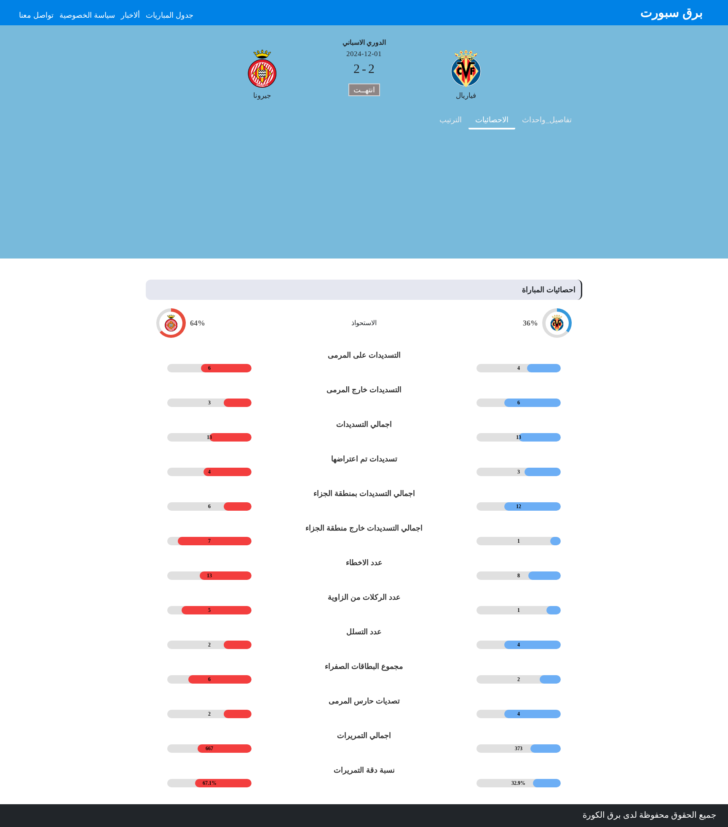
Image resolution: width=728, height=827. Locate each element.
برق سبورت (671, 12)
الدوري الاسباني (364, 42)
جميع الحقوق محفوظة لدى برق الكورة (649, 814)
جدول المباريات (169, 15)
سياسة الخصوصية (87, 15)
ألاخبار (130, 15)
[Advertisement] (364, 199)
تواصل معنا (36, 15)
